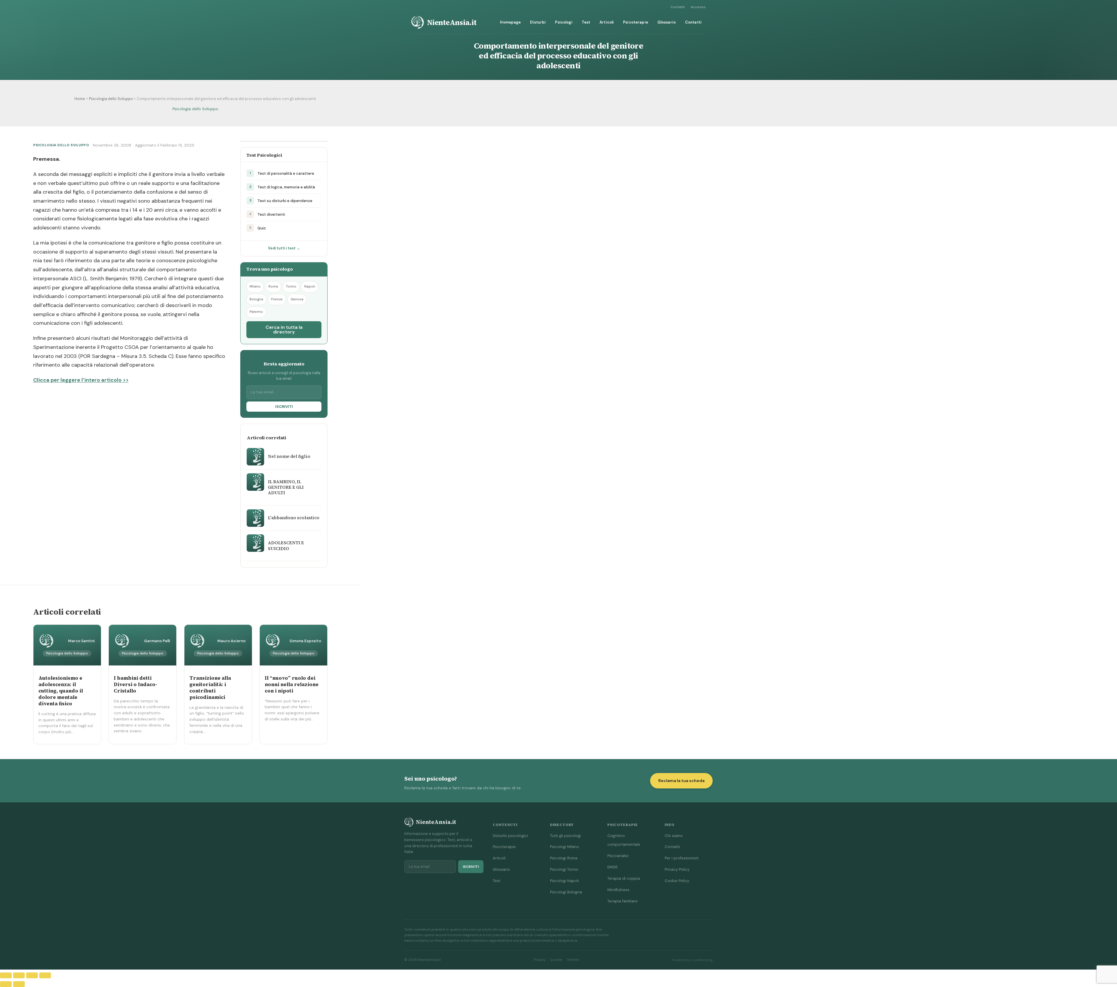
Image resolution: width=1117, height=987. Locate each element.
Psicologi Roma (563, 858)
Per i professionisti (681, 858)
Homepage (510, 22)
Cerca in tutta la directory (284, 329)
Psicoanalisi (618, 855)
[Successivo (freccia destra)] (19, 984)
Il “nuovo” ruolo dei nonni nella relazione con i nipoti (292, 684)
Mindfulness (618, 889)
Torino (291, 286)
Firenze (277, 299)
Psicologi (563, 22)
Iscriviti (284, 406)
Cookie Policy (677, 880)
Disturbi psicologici (510, 835)
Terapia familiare (622, 901)
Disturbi (538, 22)
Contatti (677, 7)
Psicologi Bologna (566, 892)
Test (586, 22)
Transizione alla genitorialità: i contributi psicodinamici (210, 687)
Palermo (256, 312)
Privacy (539, 960)
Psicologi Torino (564, 869)
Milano (255, 286)
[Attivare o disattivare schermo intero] (19, 975)
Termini (573, 960)
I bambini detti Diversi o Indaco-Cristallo (135, 684)
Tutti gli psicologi (565, 835)
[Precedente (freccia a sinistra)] (6, 984)
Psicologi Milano (564, 846)
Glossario (666, 22)
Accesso (698, 7)
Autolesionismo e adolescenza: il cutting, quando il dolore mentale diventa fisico (60, 690)
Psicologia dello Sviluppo (195, 108)
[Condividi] (32, 975)
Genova (297, 299)
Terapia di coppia (623, 878)
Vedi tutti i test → (284, 248)
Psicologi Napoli (564, 880)
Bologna (256, 299)
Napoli (309, 286)
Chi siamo (674, 835)
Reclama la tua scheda (681, 780)
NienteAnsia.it (451, 22)
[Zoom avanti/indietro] (6, 975)
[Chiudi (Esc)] (45, 975)
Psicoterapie (635, 22)
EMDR (612, 867)
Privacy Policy (677, 869)
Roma (273, 286)
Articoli (607, 22)
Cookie (556, 960)
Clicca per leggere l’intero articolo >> (81, 379)
